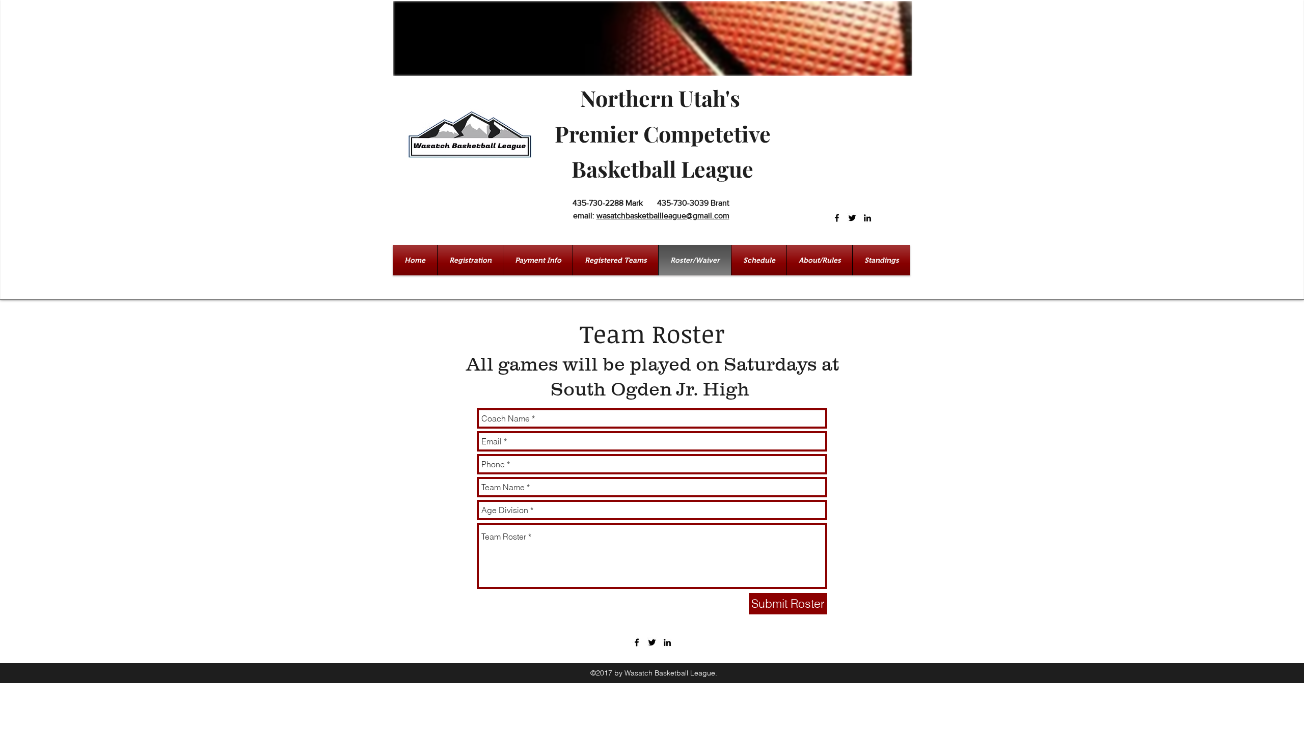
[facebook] (837, 218)
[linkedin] (867, 218)
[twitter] (852, 218)
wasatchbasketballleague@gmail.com (662, 215)
